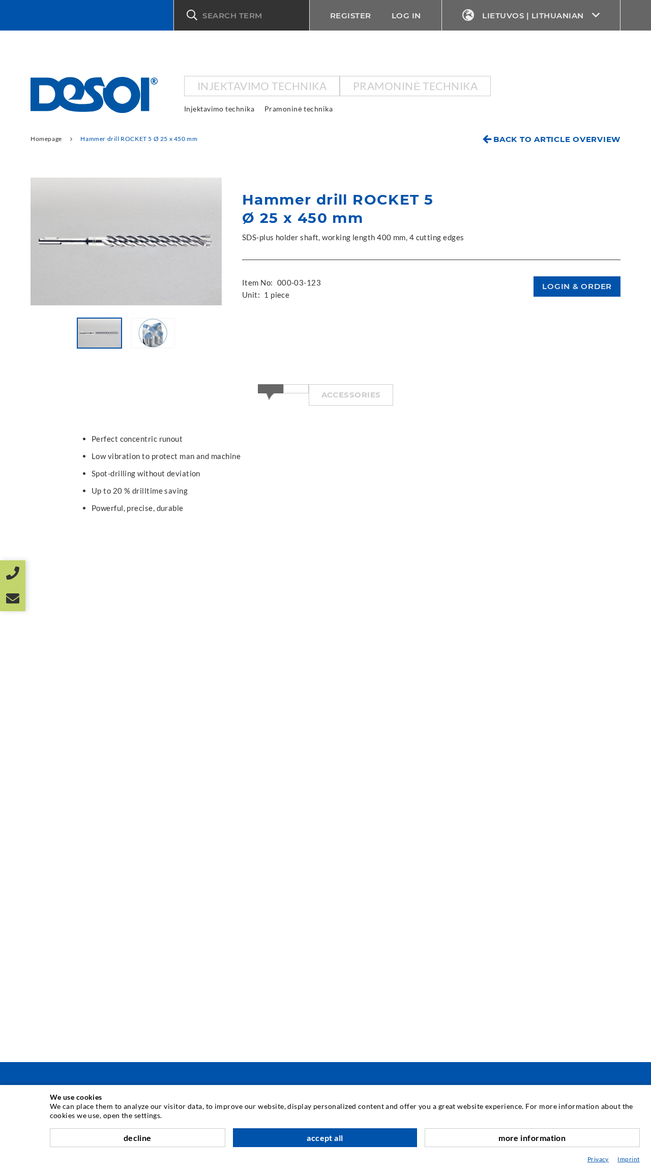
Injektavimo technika (262, 85)
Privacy (598, 1159)
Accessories (351, 394)
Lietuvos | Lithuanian (533, 15)
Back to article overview (556, 139)
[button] (241, 15)
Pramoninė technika (415, 85)
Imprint (628, 1159)
